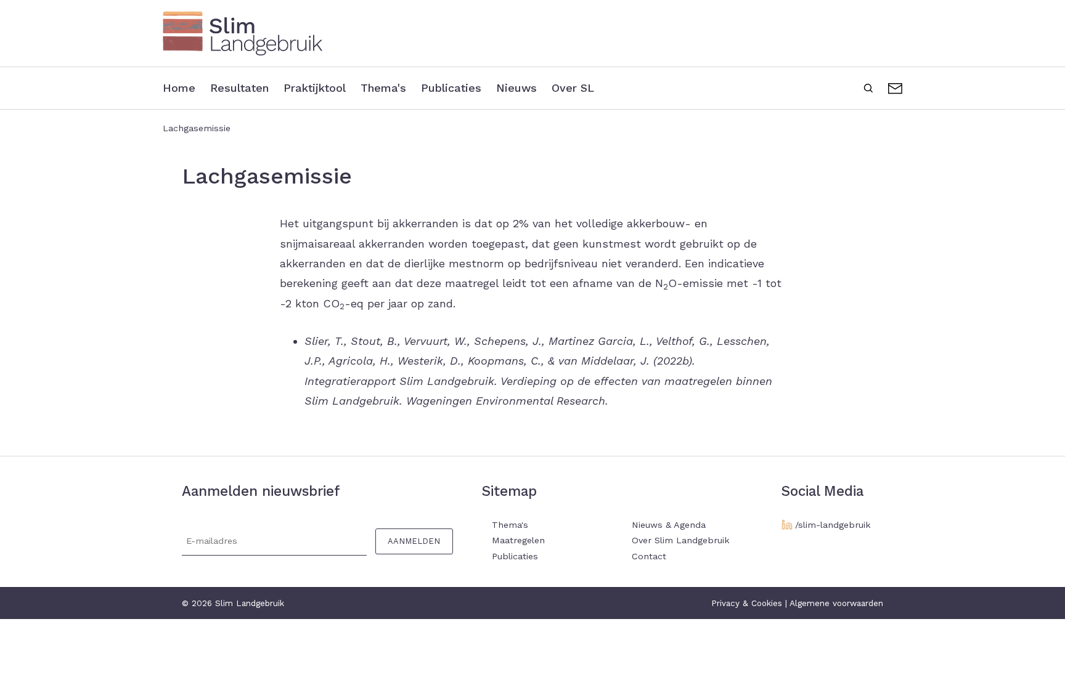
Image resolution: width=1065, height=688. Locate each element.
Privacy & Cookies (746, 603)
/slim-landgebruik (833, 525)
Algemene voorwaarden (836, 603)
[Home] (532, 33)
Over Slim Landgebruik (681, 540)
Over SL (573, 87)
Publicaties (451, 87)
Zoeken (868, 87)
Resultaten (239, 87)
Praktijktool (315, 87)
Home (179, 87)
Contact (895, 87)
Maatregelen (518, 540)
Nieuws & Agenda (669, 525)
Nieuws (516, 87)
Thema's (383, 87)
